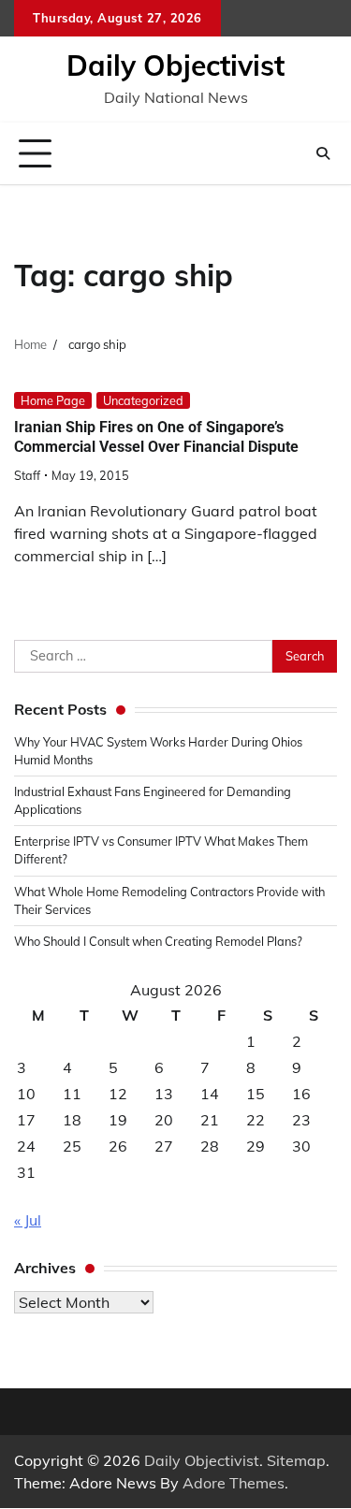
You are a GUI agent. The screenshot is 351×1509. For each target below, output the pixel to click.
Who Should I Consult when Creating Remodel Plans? (158, 941)
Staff (27, 475)
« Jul (27, 1220)
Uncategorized (143, 400)
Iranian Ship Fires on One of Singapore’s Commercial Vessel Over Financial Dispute (156, 437)
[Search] (323, 153)
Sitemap (296, 1460)
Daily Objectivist (175, 65)
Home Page (53, 400)
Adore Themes (234, 1482)
